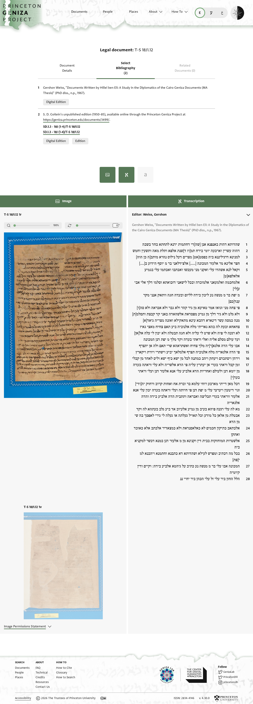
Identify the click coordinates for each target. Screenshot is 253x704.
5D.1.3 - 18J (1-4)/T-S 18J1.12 (61, 132)
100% (56, 225)
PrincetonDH (230, 677)
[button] (23, 15)
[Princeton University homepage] (226, 698)
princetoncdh (230, 682)
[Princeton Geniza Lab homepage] (170, 675)
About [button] (153, 12)
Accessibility (23, 698)
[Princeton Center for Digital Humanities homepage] (199, 675)
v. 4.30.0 (204, 698)
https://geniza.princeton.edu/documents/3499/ (76, 120)
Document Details (67, 68)
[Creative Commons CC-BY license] (103, 698)
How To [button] (177, 12)
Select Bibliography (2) (125, 68)
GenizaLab (228, 672)
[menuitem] (75, 13)
